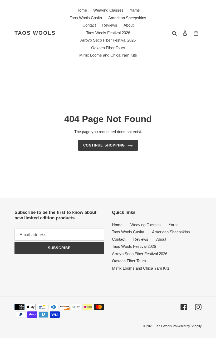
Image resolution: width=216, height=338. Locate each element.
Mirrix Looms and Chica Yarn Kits (141, 268)
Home (117, 225)
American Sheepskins (171, 232)
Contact (118, 239)
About (161, 239)
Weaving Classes (145, 225)
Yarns (174, 225)
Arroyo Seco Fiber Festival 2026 (139, 253)
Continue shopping (104, 145)
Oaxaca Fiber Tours (129, 261)
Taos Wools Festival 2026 (134, 246)
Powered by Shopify (187, 326)
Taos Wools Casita (128, 232)
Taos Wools (35, 33)
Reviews (140, 239)
